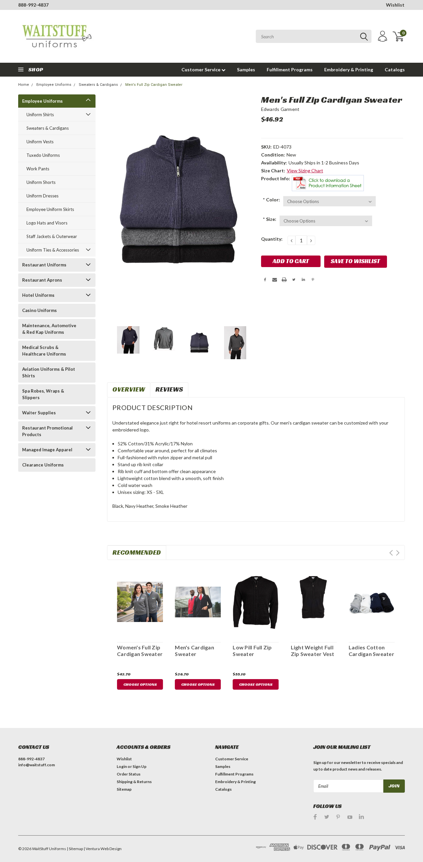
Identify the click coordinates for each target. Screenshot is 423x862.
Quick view (140, 600)
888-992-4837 (33, 5)
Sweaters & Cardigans (98, 85)
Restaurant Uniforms (44, 264)
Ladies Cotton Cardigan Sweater (371, 650)
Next (398, 553)
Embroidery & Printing (348, 69)
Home (23, 85)
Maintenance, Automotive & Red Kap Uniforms (49, 329)
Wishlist (395, 5)
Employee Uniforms (53, 85)
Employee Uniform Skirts (50, 209)
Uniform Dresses (42, 195)
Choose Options (140, 684)
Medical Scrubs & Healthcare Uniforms (44, 351)
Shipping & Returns (134, 781)
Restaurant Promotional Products (47, 431)
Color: (271, 199)
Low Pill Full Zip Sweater (252, 650)
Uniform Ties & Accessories (52, 250)
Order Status (128, 774)
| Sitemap (75, 848)
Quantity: (272, 239)
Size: (269, 219)
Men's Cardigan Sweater (194, 650)
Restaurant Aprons (42, 280)
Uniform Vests (40, 141)
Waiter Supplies (39, 412)
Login (122, 766)
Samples (246, 69)
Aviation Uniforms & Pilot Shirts (48, 372)
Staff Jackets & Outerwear (51, 236)
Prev (391, 553)
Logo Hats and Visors (46, 222)
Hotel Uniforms (38, 295)
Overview (128, 389)
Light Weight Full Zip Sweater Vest (312, 650)
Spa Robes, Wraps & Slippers (43, 394)
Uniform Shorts (41, 182)
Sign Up (139, 766)
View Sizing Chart (305, 170)
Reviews (169, 389)
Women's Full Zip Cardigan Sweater (140, 650)
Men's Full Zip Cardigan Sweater (153, 85)
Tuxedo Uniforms (43, 155)
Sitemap (124, 789)
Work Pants (37, 168)
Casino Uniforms (39, 310)
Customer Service (201, 69)
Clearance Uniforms (43, 464)
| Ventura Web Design (103, 848)
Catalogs (395, 69)
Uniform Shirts (40, 114)
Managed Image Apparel (47, 449)
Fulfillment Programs (290, 69)
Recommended (136, 552)
